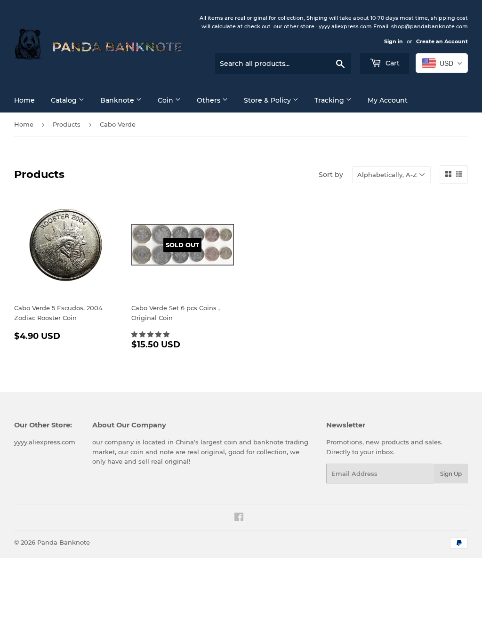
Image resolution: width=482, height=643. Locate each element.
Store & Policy (268, 100)
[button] (151, 334)
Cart (392, 63)
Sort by (331, 174)
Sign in (393, 41)
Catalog (65, 100)
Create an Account (442, 41)
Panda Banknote (63, 542)
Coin (166, 100)
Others (209, 100)
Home (24, 100)
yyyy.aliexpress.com (44, 442)
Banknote (118, 100)
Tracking (330, 100)
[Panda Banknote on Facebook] (239, 518)
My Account (388, 100)
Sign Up (451, 473)
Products (66, 124)
